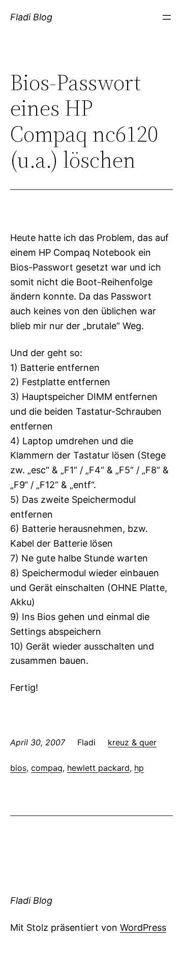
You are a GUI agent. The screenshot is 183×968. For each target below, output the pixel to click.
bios (18, 768)
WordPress (143, 927)
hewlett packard (98, 768)
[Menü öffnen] (167, 17)
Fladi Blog (31, 17)
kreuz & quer (132, 742)
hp (139, 768)
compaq (47, 768)
